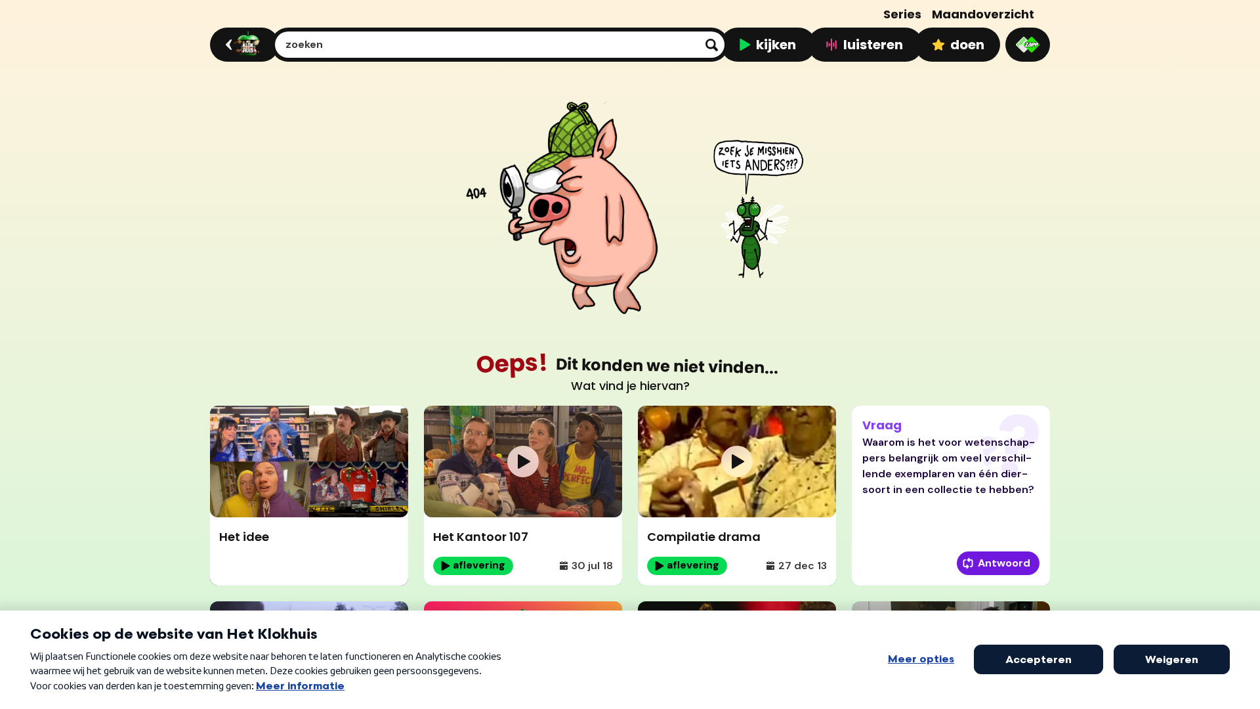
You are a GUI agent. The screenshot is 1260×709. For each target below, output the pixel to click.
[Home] (242, 45)
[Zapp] (1027, 45)
